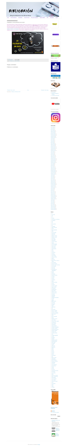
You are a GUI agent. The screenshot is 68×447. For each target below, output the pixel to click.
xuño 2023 (52, 163)
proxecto (53, 353)
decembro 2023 (53, 158)
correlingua (53, 254)
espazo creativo (54, 287)
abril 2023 (52, 165)
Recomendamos (14, 17)
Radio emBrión (42, 17)
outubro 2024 (53, 149)
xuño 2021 (52, 188)
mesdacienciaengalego (55, 327)
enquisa (53, 278)
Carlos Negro (54, 239)
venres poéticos (54, 378)
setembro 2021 (53, 187)
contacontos (53, 252)
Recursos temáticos (34, 17)
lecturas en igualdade (55, 312)
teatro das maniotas (55, 375)
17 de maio (53, 214)
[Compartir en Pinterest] (18, 59)
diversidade (53, 274)
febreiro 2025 (53, 144)
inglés (53, 305)
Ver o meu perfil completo (55, 412)
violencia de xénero (54, 381)
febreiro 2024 (53, 156)
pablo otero (53, 345)
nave (52, 334)
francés (53, 298)
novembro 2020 (53, 196)
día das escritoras (54, 263)
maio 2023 (52, 164)
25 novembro (54, 224)
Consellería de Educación (55, 95)
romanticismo (54, 365)
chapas (53, 242)
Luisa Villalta (54, 320)
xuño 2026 (52, 127)
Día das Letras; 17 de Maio (56, 265)
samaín (53, 368)
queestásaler (54, 355)
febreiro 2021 (53, 193)
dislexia (53, 272)
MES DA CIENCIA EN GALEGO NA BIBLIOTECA (58, 429)
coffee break (54, 247)
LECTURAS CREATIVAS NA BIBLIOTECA (56, 421)
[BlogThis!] (16, 59)
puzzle (53, 354)
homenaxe (53, 302)
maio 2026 (52, 128)
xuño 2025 (52, 140)
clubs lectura (54, 246)
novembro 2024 (53, 148)
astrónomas (53, 233)
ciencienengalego (54, 244)
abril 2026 (52, 129)
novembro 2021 (53, 184)
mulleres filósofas (17, 61)
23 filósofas (11, 61)
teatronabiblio (54, 377)
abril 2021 (52, 190)
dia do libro (53, 267)
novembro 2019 (53, 209)
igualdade (53, 304)
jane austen (53, 309)
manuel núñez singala (55, 321)
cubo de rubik (54, 255)
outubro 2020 (53, 197)
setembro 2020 (53, 198)
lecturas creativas (54, 311)
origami (53, 344)
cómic (52, 250)
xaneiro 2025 (53, 145)
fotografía (53, 296)
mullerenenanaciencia (55, 329)
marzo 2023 (53, 167)
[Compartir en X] (17, 59)
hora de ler (53, 303)
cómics (53, 251)
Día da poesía (54, 262)
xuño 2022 (52, 176)
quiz (52, 356)
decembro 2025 (53, 134)
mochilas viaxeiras (54, 328)
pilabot (53, 348)
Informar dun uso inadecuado (54, 408)
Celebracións (53, 240)
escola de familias (54, 282)
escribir (53, 283)
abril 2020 (52, 203)
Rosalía (53, 367)
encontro (53, 277)
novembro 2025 (53, 135)
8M (13, 61)
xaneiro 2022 (53, 182)
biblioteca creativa (54, 235)
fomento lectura (54, 292)
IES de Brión (54, 92)
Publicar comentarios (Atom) (16, 91)
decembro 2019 (53, 208)
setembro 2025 (53, 137)
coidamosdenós (54, 248)
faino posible (54, 290)
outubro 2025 (53, 136)
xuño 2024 (52, 151)
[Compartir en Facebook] (18, 59)
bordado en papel (54, 237)
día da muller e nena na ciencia (55, 261)
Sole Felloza (53, 371)
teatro (52, 374)
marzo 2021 (52, 191)
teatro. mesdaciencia (55, 376)
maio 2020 (52, 202)
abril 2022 (52, 178)
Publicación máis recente (11, 90)
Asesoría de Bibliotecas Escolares (55, 94)
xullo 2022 (52, 175)
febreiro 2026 (53, 131)
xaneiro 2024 (53, 157)
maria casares (54, 323)
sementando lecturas (55, 370)
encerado (53, 276)
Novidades (52, 17)
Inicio (8, 17)
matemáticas (54, 324)
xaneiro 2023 (53, 169)
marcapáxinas (54, 322)
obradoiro (53, 338)
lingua (53, 317)
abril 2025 (52, 142)
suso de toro (53, 373)
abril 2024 (52, 154)
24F (52, 222)
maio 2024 (52, 153)
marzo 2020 (52, 204)
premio (53, 350)
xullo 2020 (52, 200)
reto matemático (54, 364)
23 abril (53, 218)
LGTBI (52, 315)
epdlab (53, 281)
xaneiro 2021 (53, 194)
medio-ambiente (54, 325)
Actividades (20, 17)
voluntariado (53, 383)
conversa (53, 253)
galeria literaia (54, 301)
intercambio (53, 307)
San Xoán (53, 369)
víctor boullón (54, 380)
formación (53, 294)
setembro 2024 (53, 150)
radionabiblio (53, 358)
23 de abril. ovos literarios (55, 219)
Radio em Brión (54, 357)
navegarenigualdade (55, 335)
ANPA (52, 231)
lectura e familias (54, 310)
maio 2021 (52, 189)
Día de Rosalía (54, 266)
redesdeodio (53, 362)
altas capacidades (54, 230)
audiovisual (53, 234)
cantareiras (53, 238)
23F (52, 221)
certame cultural (54, 241)
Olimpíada (53, 343)
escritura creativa (54, 285)
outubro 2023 (53, 161)
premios (53, 351)
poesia (53, 349)
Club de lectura (26, 17)
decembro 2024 (53, 147)
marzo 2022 (53, 180)
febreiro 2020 (53, 206)
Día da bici (53, 259)
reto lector (53, 363)
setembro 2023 (53, 162)
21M (52, 215)
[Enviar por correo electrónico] (15, 59)
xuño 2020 (52, 201)
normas (53, 336)
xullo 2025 (52, 138)
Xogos (57, 17)
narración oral (54, 331)
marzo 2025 (53, 143)
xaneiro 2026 (53, 132)
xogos (52, 386)
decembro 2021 (53, 183)
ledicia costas (54, 314)
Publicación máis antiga (44, 90)
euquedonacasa (54, 289)
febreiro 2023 (53, 168)
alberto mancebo (54, 227)
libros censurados (54, 316)
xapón (53, 384)
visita (52, 382)
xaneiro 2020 (53, 207)
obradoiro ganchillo (54, 340)
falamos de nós (54, 291)
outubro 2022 (53, 173)
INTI (47, 17)
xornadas (53, 387)
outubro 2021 (53, 185)
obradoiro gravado (54, 341)
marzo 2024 (53, 155)
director (53, 271)
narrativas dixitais (54, 333)
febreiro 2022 (53, 181)
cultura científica (54, 257)
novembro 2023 (53, 160)
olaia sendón (53, 342)
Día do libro (53, 268)
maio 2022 (52, 177)
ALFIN (52, 228)
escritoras (53, 284)
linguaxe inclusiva (54, 318)
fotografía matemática (55, 297)
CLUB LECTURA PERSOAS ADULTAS (57, 434)
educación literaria (54, 275)
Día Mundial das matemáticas (54, 270)
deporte (53, 258)
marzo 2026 (53, 130)
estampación (54, 288)
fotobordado (53, 295)
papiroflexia (53, 347)
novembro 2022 (53, 171)
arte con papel (54, 232)
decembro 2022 (53, 170)
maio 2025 (52, 141)
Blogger (39, 444)
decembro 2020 (53, 195)
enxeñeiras (53, 279)
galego (53, 300)
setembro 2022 (53, 174)
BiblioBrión (53, 411)
